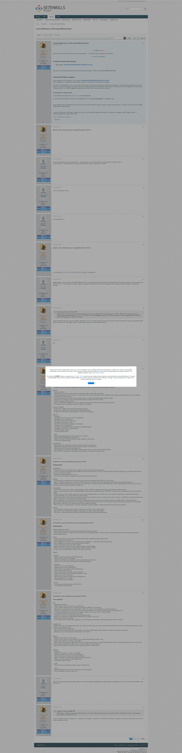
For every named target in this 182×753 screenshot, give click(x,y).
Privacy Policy (100, 373)
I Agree (91, 383)
